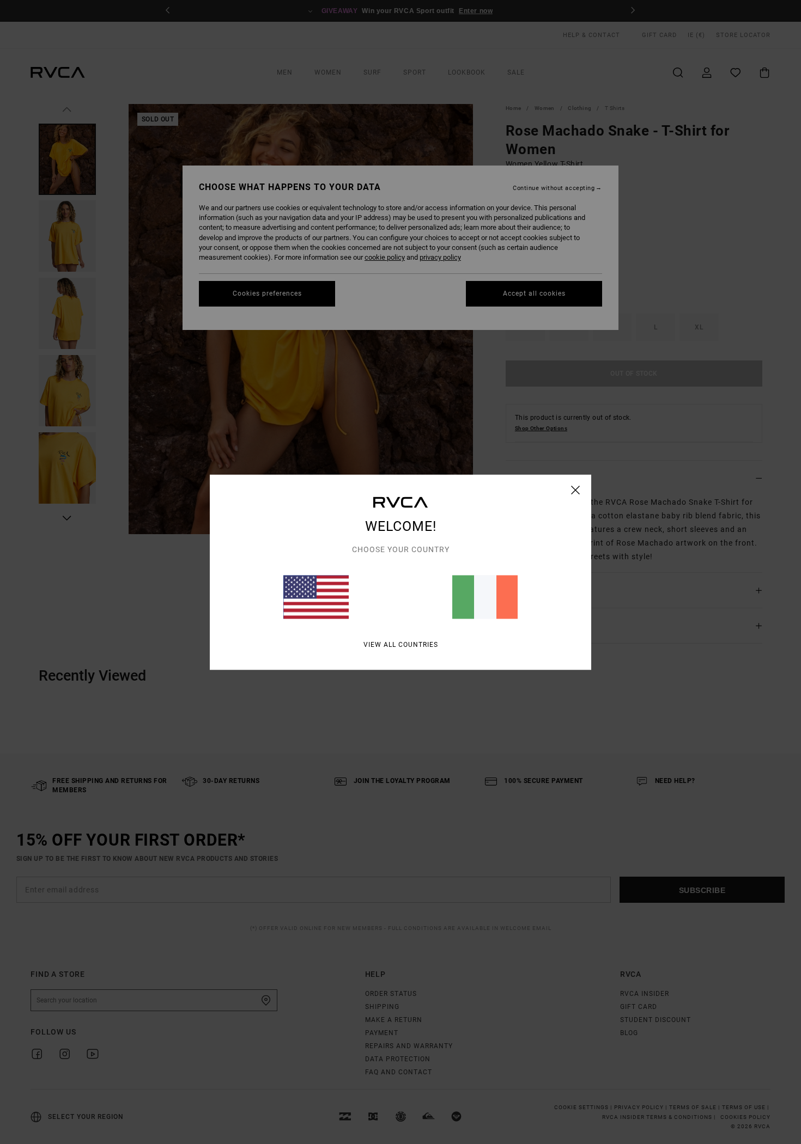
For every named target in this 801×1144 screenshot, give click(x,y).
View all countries (400, 644)
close (575, 489)
